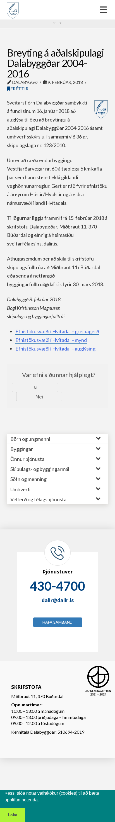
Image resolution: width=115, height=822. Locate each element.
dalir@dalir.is (58, 600)
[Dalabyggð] (13, 8)
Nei (39, 396)
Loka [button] (12, 815)
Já (35, 387)
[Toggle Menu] (57, 10)
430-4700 (57, 586)
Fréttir (19, 88)
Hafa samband (57, 622)
